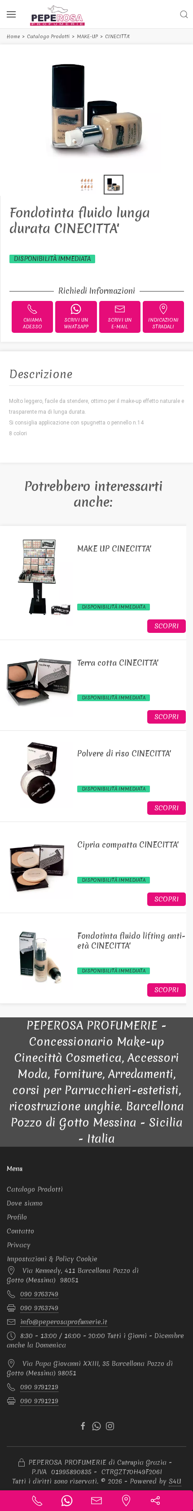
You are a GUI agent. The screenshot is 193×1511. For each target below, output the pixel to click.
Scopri (166, 626)
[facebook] (83, 1426)
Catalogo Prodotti (48, 36)
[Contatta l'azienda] (96, 1500)
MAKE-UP (87, 36)
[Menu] (11, 14)
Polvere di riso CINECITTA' (124, 754)
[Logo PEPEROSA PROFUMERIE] (57, 15)
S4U (175, 1481)
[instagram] (109, 1426)
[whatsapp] (96, 1426)
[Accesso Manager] (21, 1462)
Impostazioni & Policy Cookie (52, 1259)
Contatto (20, 1231)
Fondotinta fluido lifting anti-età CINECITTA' (131, 941)
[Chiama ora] (37, 1500)
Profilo (17, 1217)
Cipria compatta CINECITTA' (128, 844)
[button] (184, 14)
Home (13, 36)
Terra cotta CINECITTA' (117, 663)
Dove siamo (25, 1203)
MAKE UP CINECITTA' (114, 548)
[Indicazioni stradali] (126, 1500)
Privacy (19, 1245)
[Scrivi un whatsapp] (66, 1500)
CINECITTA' (117, 36)
